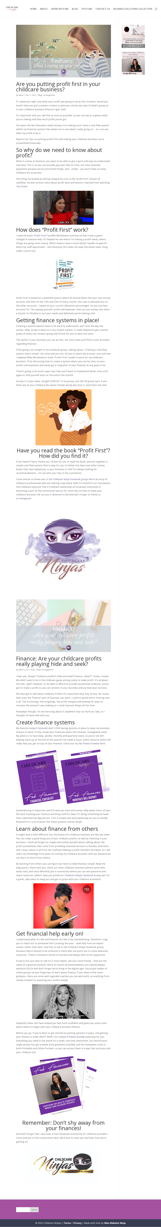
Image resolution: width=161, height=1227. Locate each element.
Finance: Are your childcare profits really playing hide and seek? (59, 661)
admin (21, 95)
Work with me (59, 9)
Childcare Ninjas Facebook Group (83, 875)
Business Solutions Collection (132, 9)
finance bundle (77, 1036)
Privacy (77, 1222)
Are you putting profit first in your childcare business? (58, 86)
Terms (67, 1222)
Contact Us (103, 9)
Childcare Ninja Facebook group (70, 479)
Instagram (25, 498)
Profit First (40, 235)
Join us (59, 490)
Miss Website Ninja (115, 1222)
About (44, 9)
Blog (75, 9)
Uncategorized (49, 95)
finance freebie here (94, 743)
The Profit (21, 186)
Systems (42, 728)
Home (33, 9)
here (67, 182)
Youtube (86, 9)
